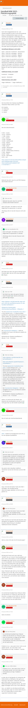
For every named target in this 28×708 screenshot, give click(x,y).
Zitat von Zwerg (9, 355)
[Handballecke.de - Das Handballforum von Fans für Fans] (1, 1)
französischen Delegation (10, 330)
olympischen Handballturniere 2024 (15, 311)
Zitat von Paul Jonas (10, 508)
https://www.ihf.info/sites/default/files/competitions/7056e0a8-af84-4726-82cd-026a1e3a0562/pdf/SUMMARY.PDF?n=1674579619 (14, 162)
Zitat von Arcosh (9, 452)
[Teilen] (25, 18)
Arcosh (4, 15)
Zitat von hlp (8, 198)
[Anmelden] (22, 2)
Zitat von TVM (8, 291)
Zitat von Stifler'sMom (10, 666)
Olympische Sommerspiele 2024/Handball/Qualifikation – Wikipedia (12, 308)
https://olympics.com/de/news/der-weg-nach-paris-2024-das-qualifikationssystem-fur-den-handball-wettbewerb (13, 303)
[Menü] (26, 1)
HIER (3, 433)
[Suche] (18, 1)
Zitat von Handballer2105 (11, 229)
